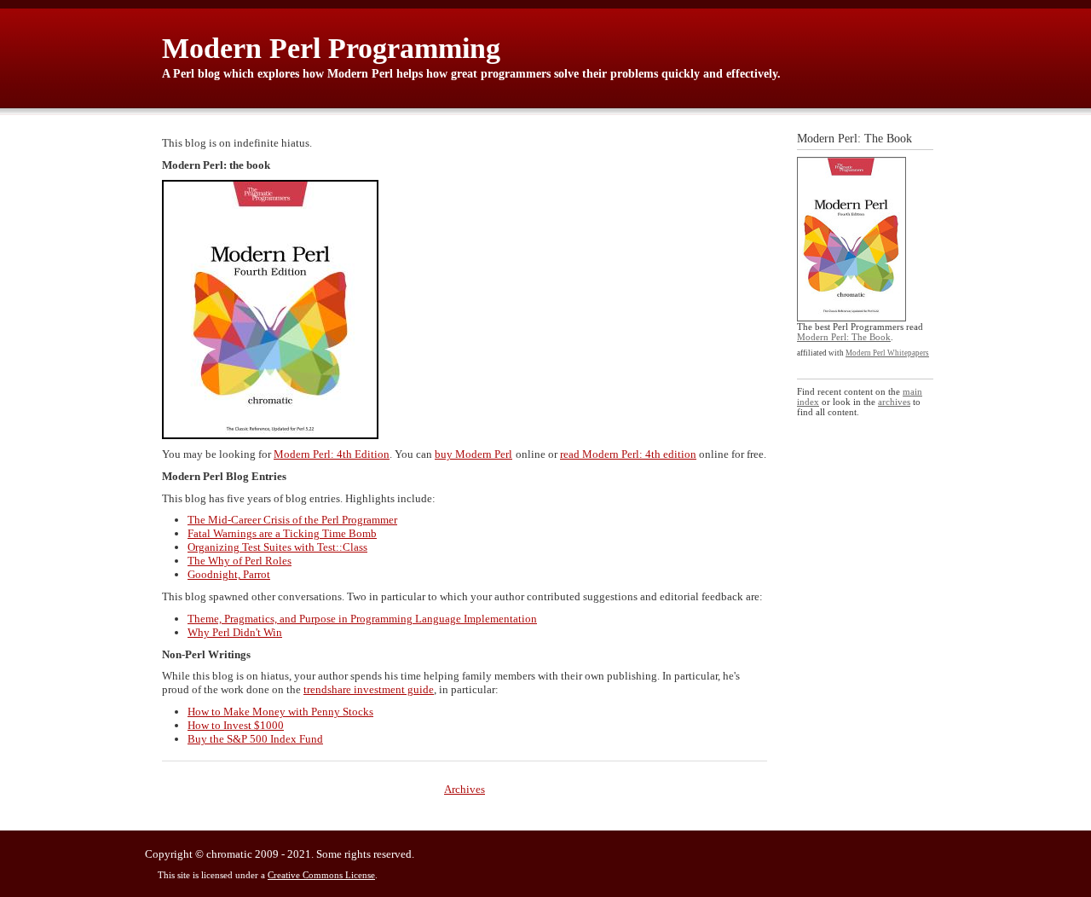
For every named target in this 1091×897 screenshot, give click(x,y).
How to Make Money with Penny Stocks (280, 711)
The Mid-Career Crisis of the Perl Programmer (292, 519)
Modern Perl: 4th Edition (332, 454)
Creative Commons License (321, 875)
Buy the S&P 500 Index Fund (255, 738)
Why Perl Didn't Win (235, 632)
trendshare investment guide (368, 689)
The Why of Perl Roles (240, 560)
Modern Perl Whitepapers (887, 353)
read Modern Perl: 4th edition (628, 454)
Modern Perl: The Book (844, 337)
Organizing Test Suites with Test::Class (277, 547)
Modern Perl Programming (331, 48)
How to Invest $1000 (236, 725)
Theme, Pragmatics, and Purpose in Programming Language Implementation (362, 618)
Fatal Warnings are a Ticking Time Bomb (282, 533)
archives (894, 401)
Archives (464, 789)
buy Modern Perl (473, 454)
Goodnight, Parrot (229, 574)
